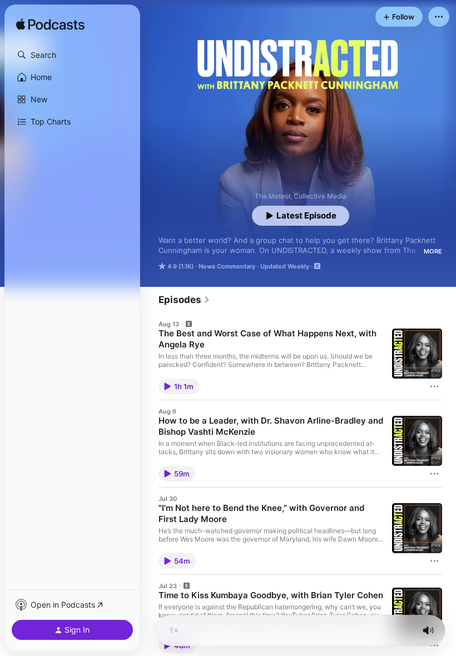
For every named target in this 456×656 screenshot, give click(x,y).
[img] (50, 25)
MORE (433, 251)
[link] (184, 300)
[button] (72, 55)
